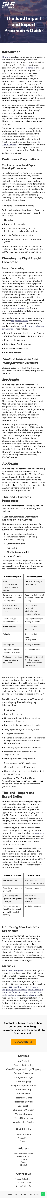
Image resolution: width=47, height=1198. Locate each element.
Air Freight (23, 1061)
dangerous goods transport (14, 989)
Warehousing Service (23, 1122)
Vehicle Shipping (23, 1113)
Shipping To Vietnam (23, 1109)
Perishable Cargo (23, 1097)
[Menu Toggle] (43, 5)
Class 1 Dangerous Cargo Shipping (23, 1069)
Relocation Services (23, 1101)
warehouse (40, 833)
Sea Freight (23, 1105)
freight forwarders (19, 320)
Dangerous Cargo (23, 1077)
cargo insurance (31, 995)
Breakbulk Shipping (23, 1065)
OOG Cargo (23, 1093)
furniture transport (20, 992)
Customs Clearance (23, 1073)
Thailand (6, 57)
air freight (24, 986)
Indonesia (30, 67)
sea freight (14, 986)
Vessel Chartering (23, 1117)
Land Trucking (23, 1089)
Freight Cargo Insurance (23, 1085)
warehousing (36, 992)
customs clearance (17, 308)
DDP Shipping (23, 1081)
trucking (34, 986)
